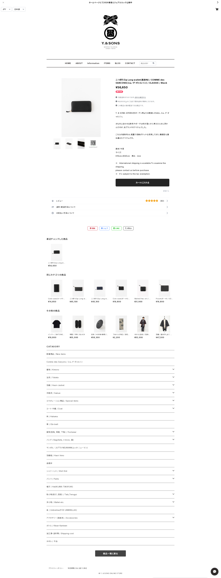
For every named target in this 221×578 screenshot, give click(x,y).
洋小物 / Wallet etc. (55, 502)
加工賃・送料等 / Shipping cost (60, 533)
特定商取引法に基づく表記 (77, 568)
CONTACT (130, 63)
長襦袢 (49, 463)
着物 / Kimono (53, 370)
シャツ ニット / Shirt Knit (57, 471)
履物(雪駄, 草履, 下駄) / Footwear (61, 432)
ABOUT (79, 63)
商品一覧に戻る (110, 553)
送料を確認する (140, 97)
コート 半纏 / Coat (54, 409)
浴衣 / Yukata (53, 377)
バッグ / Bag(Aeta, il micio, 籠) (60, 440)
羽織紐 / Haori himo (55, 455)
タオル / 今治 (52, 541)
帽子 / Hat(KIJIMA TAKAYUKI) (60, 487)
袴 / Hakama (52, 416)
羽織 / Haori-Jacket (55, 385)
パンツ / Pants (53, 479)
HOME (68, 63)
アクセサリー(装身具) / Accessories (62, 518)
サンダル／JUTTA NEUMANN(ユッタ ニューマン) (67, 448)
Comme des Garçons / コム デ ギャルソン (65, 362)
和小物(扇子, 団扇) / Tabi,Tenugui (62, 494)
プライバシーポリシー (56, 568)
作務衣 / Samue (53, 393)
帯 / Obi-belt (52, 424)
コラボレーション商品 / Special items (62, 401)
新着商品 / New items (56, 354)
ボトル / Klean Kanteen (57, 526)
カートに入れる (142, 182)
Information (93, 63)
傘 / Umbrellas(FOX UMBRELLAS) (62, 510)
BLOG (117, 63)
